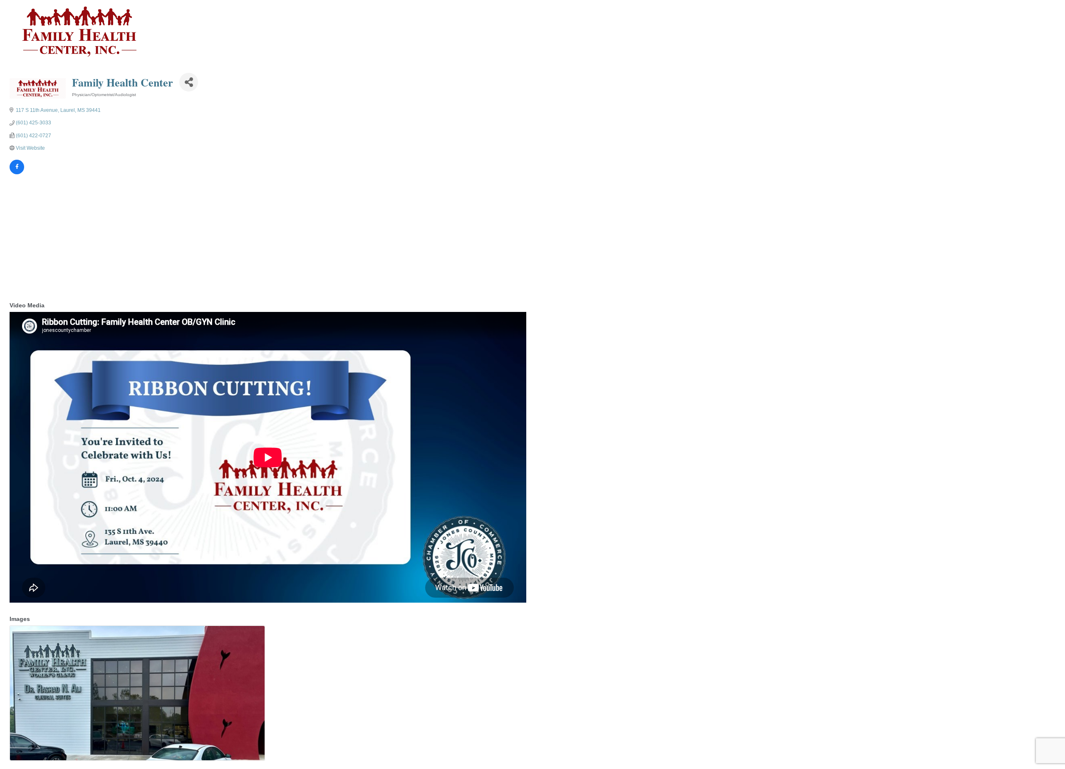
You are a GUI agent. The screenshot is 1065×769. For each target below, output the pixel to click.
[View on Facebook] (17, 173)
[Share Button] (188, 82)
